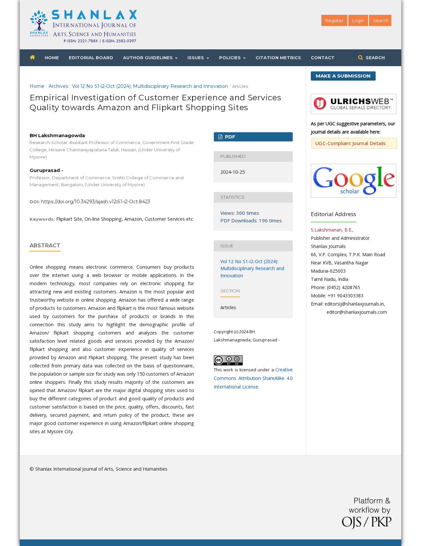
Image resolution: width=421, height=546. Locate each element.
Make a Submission (343, 76)
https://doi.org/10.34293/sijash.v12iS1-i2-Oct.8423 (95, 202)
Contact (322, 57)
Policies (230, 57)
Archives (58, 86)
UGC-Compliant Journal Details (350, 143)
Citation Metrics (278, 57)
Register (334, 20)
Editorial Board (91, 57)
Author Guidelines (148, 57)
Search (374, 57)
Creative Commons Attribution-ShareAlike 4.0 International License (253, 378)
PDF (229, 137)
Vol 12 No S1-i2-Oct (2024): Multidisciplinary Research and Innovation (150, 86)
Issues (196, 57)
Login (358, 20)
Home (52, 57)
